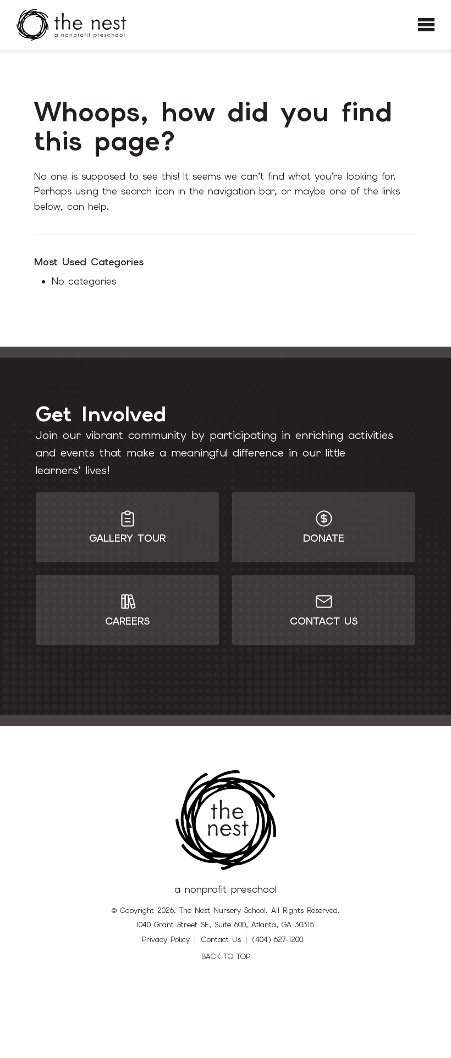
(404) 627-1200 (277, 939)
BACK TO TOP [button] (225, 956)
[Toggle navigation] (426, 24)
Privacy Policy (166, 939)
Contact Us (221, 939)
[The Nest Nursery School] (71, 25)
